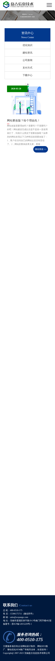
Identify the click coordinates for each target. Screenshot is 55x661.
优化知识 (27, 45)
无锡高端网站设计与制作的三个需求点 (26, 547)
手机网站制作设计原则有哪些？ (26, 383)
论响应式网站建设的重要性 (23, 464)
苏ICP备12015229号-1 (22, 624)
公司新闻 (27, 60)
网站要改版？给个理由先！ (23, 120)
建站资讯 (27, 52)
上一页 (38, 593)
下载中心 (27, 75)
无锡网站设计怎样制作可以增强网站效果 (26, 302)
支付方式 (27, 67)
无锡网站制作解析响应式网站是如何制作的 (26, 218)
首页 (29, 593)
